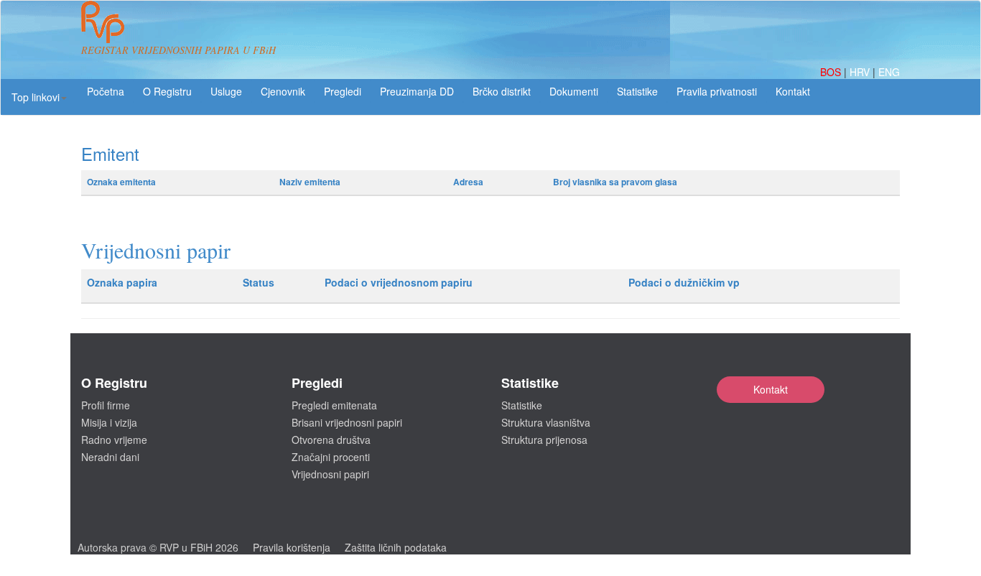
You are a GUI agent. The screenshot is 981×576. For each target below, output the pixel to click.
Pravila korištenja (291, 547)
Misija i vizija (109, 422)
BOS (832, 72)
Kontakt (770, 389)
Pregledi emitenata (334, 405)
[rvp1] (102, 20)
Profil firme (105, 405)
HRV (861, 72)
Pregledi (342, 91)
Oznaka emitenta (121, 181)
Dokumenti (573, 91)
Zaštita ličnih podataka (396, 547)
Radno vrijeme (114, 439)
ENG (889, 72)
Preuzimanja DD (417, 91)
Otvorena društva (331, 439)
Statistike (637, 91)
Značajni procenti (331, 457)
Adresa (468, 181)
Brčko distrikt (502, 91)
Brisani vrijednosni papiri (347, 422)
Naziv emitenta (309, 181)
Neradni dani (110, 457)
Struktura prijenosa (544, 439)
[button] (39, 97)
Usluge (226, 91)
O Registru (167, 91)
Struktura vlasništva (545, 422)
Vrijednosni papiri (330, 474)
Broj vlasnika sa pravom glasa (615, 181)
